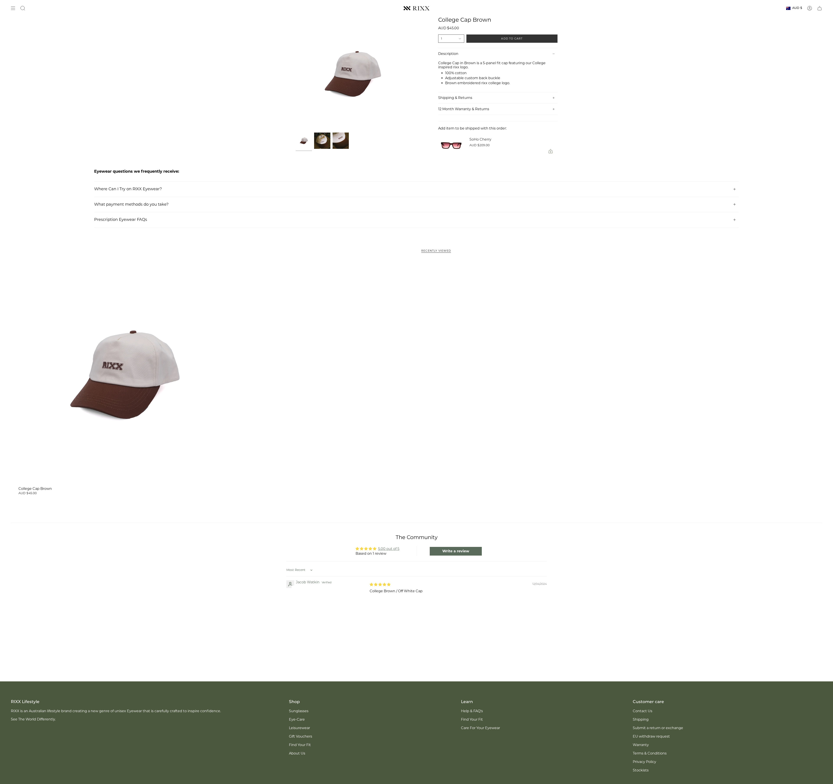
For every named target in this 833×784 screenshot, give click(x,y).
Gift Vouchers (300, 736)
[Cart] (820, 8)
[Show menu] (13, 8)
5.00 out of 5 (388, 549)
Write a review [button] (455, 551)
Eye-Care (297, 719)
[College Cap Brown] (124, 374)
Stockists (641, 770)
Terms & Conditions (650, 753)
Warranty (641, 745)
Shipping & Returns (455, 98)
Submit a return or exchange (658, 728)
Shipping (641, 719)
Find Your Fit (300, 745)
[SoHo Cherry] (451, 145)
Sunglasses (298, 711)
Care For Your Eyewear (480, 728)
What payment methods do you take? (131, 204)
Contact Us (642, 711)
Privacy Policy (644, 762)
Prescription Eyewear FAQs (120, 219)
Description (448, 54)
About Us (297, 753)
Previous (295, 73)
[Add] (550, 151)
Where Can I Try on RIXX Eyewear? (128, 189)
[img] (380, 584)
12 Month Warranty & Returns (463, 109)
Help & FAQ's (472, 711)
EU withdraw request (651, 736)
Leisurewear (299, 728)
